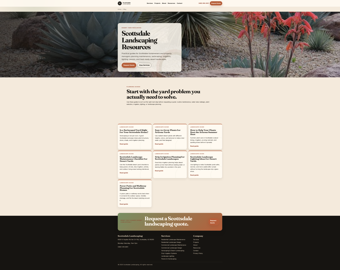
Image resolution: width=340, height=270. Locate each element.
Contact (179, 3)
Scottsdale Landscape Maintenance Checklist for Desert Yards (133, 159)
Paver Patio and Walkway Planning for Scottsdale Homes (133, 188)
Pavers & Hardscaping (168, 259)
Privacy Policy (198, 253)
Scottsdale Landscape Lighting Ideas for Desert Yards (203, 159)
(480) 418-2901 (204, 3)
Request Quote (216, 3)
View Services (144, 65)
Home (119, 9)
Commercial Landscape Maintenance (173, 245)
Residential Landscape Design (171, 242)
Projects (157, 3)
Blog (125, 9)
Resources (171, 3)
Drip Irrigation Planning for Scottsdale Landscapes (170, 158)
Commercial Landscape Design (171, 248)
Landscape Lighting (167, 256)
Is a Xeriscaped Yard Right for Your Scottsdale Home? (134, 131)
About (164, 3)
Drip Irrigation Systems (169, 253)
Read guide (124, 144)
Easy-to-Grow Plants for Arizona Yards (168, 131)
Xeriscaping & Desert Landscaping (172, 250)
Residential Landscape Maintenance (173, 239)
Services (150, 3)
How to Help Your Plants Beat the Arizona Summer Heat (203, 132)
